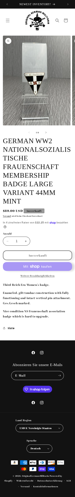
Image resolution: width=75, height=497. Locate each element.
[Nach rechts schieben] (46, 132)
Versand (7, 216)
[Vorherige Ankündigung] (7, 4)
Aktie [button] (11, 328)
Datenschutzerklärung (49, 480)
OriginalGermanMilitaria (35, 475)
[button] (7, 20)
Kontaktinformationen (45, 486)
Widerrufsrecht (24, 480)
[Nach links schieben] (29, 132)
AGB (68, 480)
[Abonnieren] (59, 375)
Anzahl (7, 233)
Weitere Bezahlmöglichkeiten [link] (37, 275)
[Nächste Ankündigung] (68, 4)
